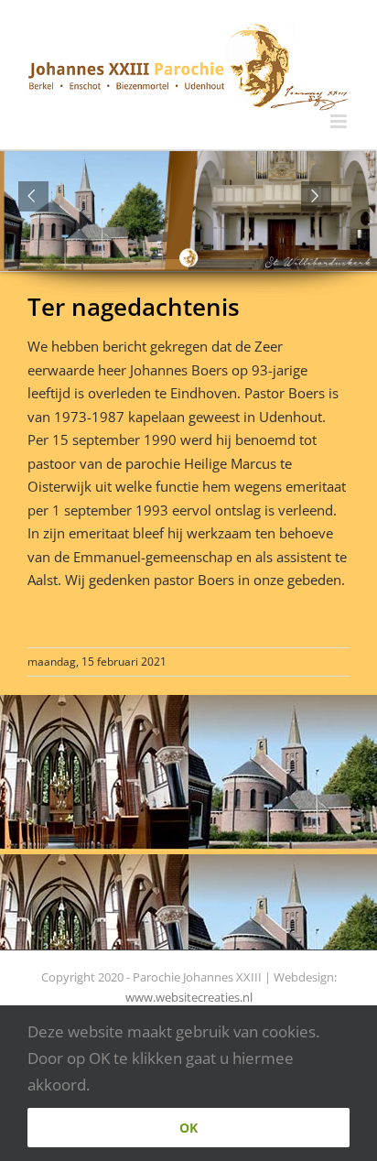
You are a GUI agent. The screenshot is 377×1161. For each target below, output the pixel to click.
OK (188, 1127)
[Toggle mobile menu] (340, 121)
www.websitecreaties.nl (189, 997)
